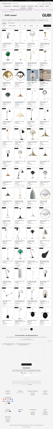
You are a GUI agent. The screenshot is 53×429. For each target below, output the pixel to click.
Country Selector (33, 414)
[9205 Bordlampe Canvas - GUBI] (20, 157)
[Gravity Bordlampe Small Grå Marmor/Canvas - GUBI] (8, 39)
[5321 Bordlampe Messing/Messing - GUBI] (45, 79)
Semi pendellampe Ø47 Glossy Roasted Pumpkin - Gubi (8, 182)
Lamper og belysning (4, 11)
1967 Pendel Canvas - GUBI (19, 121)
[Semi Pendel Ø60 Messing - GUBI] (33, 157)
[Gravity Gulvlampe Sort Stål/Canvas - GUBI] (33, 118)
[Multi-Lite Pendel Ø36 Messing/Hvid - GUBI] (45, 197)
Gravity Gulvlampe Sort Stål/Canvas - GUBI (31, 122)
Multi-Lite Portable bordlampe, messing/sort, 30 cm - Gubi (33, 182)
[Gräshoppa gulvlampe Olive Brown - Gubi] (8, 237)
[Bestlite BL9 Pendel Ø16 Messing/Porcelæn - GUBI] (20, 197)
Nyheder (47, 6)
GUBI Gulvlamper (17, 20)
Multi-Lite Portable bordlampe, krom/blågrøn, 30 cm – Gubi (20, 261)
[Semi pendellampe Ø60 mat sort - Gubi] (20, 217)
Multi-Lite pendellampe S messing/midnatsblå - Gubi (7, 102)
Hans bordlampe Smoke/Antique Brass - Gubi (44, 301)
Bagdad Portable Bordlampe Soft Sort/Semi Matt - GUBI (44, 261)
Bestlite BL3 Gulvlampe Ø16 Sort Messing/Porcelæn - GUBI (32, 301)
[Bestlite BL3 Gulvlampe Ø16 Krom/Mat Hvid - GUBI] (33, 98)
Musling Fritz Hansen (7, 419)
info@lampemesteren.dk (8, 393)
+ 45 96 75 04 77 (8, 392)
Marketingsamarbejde (45, 414)
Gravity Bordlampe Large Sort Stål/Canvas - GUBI (45, 282)
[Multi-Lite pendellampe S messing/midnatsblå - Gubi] (8, 98)
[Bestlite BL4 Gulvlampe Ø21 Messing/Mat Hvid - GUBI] (33, 277)
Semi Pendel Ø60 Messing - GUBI (32, 162)
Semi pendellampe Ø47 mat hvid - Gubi (32, 221)
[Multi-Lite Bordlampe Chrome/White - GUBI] (33, 39)
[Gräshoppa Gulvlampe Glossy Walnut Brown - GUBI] (20, 237)
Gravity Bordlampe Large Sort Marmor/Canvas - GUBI (7, 162)
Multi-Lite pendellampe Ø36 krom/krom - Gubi (19, 83)
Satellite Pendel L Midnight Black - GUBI (44, 321)
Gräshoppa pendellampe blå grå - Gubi (32, 201)
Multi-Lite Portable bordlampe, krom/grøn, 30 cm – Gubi (8, 63)
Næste (49, 20)
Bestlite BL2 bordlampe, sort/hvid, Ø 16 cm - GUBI (7, 282)
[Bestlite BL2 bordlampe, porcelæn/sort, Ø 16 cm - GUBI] (33, 257)
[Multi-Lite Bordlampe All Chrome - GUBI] (45, 98)
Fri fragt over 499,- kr (45, 394)
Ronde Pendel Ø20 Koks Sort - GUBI (8, 321)
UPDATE (37, 9)
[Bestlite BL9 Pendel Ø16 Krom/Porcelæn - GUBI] (8, 217)
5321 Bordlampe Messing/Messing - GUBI (44, 83)
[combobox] (24, 3)
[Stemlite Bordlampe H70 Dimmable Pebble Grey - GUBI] (20, 317)
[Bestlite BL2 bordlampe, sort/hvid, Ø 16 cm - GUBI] (8, 277)
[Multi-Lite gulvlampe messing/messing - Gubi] (45, 59)
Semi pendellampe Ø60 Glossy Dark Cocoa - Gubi (8, 201)
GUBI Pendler (25, 20)
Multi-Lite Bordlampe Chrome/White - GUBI (31, 44)
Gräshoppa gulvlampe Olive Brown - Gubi (7, 241)
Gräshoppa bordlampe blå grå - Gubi (45, 241)
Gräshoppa (10, 20)
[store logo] (6, 3)
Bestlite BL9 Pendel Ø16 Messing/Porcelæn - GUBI (19, 201)
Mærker (8, 11)
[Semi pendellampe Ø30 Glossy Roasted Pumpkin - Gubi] (20, 98)
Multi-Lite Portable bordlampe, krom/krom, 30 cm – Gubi (45, 182)
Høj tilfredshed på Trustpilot (9, 0)
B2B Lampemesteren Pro (45, 413)
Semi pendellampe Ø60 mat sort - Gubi (19, 221)
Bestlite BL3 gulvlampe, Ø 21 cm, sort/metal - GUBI (7, 122)
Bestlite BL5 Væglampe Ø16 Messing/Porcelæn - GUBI (32, 63)
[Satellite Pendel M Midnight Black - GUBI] (33, 317)
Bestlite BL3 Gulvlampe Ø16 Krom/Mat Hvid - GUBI (32, 102)
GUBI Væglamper (41, 20)
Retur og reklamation (32, 393)
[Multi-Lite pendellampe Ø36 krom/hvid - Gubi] (45, 217)
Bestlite (4, 20)
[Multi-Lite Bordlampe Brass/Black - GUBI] (33, 237)
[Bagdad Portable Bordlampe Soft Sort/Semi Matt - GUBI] (45, 257)
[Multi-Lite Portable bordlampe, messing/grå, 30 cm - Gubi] (33, 138)
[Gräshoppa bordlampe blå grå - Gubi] (45, 237)
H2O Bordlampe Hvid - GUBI (19, 281)
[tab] (4, 26)
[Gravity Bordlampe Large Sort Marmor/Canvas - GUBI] (8, 157)
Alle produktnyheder (7, 421)
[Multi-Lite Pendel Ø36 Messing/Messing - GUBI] (8, 79)
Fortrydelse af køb (33, 395)
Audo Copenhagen (8, 418)
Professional (30, 8)
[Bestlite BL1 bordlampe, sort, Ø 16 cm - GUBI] (20, 178)
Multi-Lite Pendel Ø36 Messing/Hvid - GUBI (43, 201)
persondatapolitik (30, 384)
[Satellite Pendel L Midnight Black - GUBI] (45, 317)
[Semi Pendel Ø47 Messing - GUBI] (45, 138)
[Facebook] (5, 411)
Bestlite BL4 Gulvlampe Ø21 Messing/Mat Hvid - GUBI (32, 282)
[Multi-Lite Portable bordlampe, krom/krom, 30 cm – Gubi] (45, 178)
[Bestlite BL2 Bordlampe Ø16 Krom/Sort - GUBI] (20, 138)
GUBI (10, 11)
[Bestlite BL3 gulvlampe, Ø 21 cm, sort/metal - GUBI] (8, 118)
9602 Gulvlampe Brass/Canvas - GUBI (20, 44)
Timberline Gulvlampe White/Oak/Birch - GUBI (19, 63)
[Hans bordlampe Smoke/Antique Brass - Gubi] (45, 297)
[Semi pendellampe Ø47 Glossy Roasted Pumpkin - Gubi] (8, 178)
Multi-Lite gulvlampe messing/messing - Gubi (44, 63)
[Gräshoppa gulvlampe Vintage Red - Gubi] (8, 138)
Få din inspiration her (26, 364)
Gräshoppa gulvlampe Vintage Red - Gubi (7, 142)
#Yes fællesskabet (45, 411)
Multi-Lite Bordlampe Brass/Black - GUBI (31, 241)
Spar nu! (30, 9)
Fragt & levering (33, 392)
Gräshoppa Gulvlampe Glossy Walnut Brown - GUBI (20, 241)
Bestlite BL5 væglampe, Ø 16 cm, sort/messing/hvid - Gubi (20, 301)
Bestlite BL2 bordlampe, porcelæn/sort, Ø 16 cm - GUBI (33, 261)
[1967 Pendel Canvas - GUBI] (20, 118)
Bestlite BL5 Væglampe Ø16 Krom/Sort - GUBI (32, 83)
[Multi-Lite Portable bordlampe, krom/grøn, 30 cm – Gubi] (8, 59)
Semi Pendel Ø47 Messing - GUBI (44, 142)
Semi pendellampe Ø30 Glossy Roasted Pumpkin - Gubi (20, 102)
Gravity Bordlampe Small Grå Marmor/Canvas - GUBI (7, 44)
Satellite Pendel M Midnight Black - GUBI (32, 321)
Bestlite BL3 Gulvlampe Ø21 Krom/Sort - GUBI (44, 122)
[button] (12, 40)
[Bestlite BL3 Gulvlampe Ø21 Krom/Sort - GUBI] (45, 118)
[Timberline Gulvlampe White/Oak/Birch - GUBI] (20, 59)
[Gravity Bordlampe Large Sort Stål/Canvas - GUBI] (45, 277)
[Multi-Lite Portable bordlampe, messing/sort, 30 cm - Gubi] (33, 178)
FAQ (7, 394)
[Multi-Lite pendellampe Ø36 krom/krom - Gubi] (20, 79)
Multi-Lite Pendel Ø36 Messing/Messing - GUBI (6, 83)
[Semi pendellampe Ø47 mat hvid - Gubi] (33, 217)
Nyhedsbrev (45, 392)
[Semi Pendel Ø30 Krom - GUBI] (8, 257)
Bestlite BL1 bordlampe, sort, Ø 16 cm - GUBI (20, 182)
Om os (32, 411)
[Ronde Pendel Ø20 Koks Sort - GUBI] (8, 317)
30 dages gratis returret (45, 393)
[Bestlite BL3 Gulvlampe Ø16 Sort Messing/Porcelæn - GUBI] (33, 297)
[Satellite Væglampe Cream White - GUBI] (8, 297)
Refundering (32, 394)
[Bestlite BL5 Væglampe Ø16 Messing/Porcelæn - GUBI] (33, 59)
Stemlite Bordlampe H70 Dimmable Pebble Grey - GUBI (20, 321)
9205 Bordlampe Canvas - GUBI (20, 161)
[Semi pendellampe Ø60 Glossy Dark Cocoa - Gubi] (8, 197)
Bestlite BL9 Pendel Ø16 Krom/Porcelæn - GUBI (7, 221)
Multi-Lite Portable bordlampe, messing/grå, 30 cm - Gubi (33, 142)
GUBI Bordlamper (32, 20)
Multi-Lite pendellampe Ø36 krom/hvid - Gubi (44, 221)
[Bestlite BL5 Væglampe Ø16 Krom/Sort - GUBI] (33, 79)
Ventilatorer (23, 6)
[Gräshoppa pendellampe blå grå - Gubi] (33, 197)
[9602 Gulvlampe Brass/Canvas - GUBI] (20, 39)
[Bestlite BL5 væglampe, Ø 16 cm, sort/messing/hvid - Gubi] (20, 297)
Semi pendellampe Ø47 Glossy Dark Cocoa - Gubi (45, 162)
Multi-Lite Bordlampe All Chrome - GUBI (44, 102)
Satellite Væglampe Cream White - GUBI (7, 301)
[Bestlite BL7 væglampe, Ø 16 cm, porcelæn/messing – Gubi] (45, 39)
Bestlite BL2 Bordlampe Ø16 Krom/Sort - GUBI (19, 142)
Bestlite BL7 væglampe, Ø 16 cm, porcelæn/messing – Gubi (45, 44)
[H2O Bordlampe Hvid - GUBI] (20, 277)
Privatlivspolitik (33, 413)
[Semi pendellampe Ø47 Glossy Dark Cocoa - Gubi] (45, 157)
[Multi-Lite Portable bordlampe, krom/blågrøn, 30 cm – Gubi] (20, 257)
